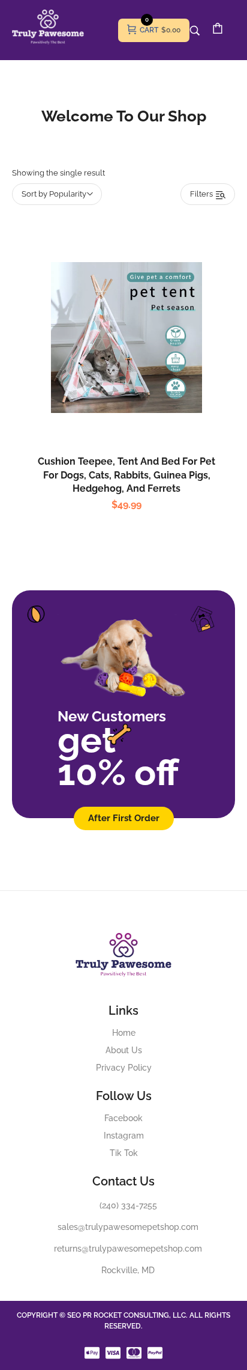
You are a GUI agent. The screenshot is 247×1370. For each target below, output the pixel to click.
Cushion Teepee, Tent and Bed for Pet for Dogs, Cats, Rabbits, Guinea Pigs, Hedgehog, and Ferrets (126, 475)
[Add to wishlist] (139, 364)
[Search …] (194, 30)
